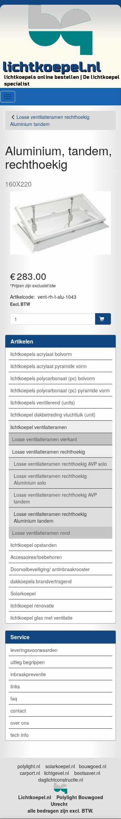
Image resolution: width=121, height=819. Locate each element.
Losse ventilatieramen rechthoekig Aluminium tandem (50, 517)
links (15, 686)
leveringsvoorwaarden (33, 650)
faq (13, 698)
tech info (19, 734)
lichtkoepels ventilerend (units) (42, 402)
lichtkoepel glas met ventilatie (41, 617)
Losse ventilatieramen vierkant (44, 439)
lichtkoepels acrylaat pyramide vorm (48, 366)
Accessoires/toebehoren (36, 557)
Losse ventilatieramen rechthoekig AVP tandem (55, 498)
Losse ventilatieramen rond (41, 532)
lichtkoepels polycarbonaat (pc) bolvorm (52, 378)
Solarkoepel (23, 593)
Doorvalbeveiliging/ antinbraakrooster (50, 569)
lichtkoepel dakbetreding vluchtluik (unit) (52, 414)
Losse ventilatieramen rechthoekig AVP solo (60, 463)
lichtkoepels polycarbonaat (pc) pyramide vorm (60, 390)
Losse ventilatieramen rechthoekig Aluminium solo (50, 479)
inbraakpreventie (28, 674)
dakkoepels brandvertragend (41, 581)
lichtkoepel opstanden (33, 545)
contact (18, 710)
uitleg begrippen (27, 662)
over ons (19, 722)
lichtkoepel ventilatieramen (38, 427)
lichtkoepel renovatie (32, 605)
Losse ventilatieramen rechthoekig (48, 451)
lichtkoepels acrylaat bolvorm (41, 354)
